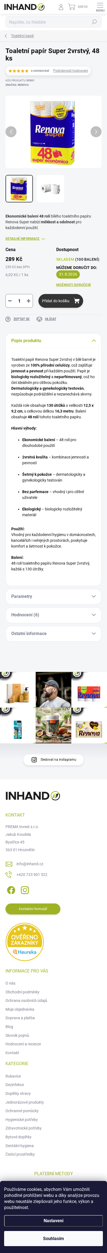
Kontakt (12, 1053)
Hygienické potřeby (21, 1119)
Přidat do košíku (55, 301)
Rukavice (13, 1076)
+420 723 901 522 (31, 874)
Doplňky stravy (18, 1093)
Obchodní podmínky (22, 992)
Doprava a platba (20, 1018)
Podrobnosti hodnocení (70, 71)
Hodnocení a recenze (23, 1044)
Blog (9, 1026)
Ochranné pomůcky (22, 1111)
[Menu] (100, 7)
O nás (10, 983)
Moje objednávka (19, 1009)
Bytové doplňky (18, 1137)
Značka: (17, 84)
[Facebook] (10, 889)
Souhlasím (53, 1238)
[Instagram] (24, 889)
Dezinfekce (14, 1084)
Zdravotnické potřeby (23, 1128)
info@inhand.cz (29, 864)
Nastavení (53, 1220)
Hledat (94, 22)
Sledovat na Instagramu (58, 760)
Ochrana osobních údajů (26, 1000)
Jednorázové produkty (24, 1102)
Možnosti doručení (73, 285)
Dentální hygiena (19, 1146)
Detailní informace (22, 239)
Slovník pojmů (17, 1035)
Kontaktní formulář (33, 909)
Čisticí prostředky (20, 1154)
